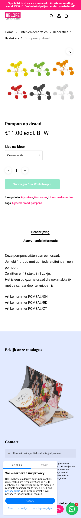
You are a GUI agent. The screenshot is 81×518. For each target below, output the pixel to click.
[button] (74, 16)
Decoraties (60, 32)
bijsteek (17, 203)
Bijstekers (12, 38)
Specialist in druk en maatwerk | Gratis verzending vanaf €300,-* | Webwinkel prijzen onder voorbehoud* (40, 5)
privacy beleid (12, 491)
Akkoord (30, 500)
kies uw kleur (15, 147)
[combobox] (24, 155)
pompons (36, 203)
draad (26, 203)
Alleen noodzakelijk (17, 508)
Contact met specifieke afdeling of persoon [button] (37, 453)
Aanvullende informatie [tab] (40, 241)
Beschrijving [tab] (40, 232)
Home (9, 32)
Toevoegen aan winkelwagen (32, 184)
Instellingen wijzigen (42, 508)
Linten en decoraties (33, 32)
